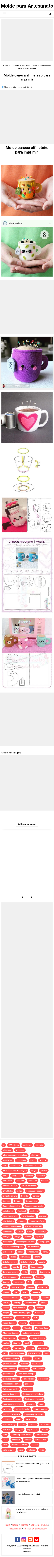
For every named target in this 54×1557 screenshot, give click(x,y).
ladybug (17, 1303)
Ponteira (24, 1363)
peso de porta (34, 1353)
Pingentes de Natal (11, 1358)
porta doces (8, 1374)
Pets (46, 1353)
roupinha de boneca (11, 1414)
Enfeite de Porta (27, 1262)
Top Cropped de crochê (21, 1435)
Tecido (45, 1429)
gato (16, 1292)
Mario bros (7, 1318)
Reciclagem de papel (34, 1399)
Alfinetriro (20, 1150)
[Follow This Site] (30, 1539)
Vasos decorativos (19, 1445)
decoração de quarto (25, 1242)
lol (31, 1308)
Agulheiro (27, 1145)
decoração (7, 1242)
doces (13, 1257)
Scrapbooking (9, 1424)
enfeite (37, 1257)
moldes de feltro (38, 1338)
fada (25, 1272)
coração (6, 1236)
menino (23, 1323)
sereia (22, 1424)
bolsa (19, 1191)
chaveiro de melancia (12, 1226)
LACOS (6, 1303)
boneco (6, 1201)
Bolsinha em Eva (10, 1196)
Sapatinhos (30, 1419)
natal (27, 1343)
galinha (31, 1287)
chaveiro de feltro (37, 1221)
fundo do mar (17, 1287)
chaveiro (21, 1221)
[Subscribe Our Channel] (36, 1539)
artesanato (15, 1165)
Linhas (6, 1308)
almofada (35, 1155)
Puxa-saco (27, 1389)
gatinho (6, 1292)
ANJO (32, 1160)
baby (5, 1176)
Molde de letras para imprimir (28, 1494)
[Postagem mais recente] (23, 897)
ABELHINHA (14, 1145)
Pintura (37, 1358)
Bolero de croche (29, 1186)
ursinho (28, 1440)
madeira (40, 1308)
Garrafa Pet (43, 1287)
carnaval (42, 1216)
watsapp (31, 1450)
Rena (41, 1404)
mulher (6, 1343)
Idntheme (27, 1552)
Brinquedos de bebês (34, 1206)
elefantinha (25, 1257)
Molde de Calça (41, 1328)
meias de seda (9, 1323)
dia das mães (33, 1247)
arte (4, 1165)
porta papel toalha (10, 1379)
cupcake (39, 1236)
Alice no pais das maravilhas (15, 1155)
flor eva (38, 1282)
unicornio (16, 1440)
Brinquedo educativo (11, 1206)
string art (19, 1429)
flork (5, 1287)
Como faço (41, 1231)
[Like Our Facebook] (17, 1539)
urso (5, 1445)
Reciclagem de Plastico (13, 1404)
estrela (16, 1267)
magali (6, 1313)
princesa (28, 1384)
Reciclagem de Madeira (33, 1394)
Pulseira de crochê (10, 1389)
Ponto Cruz (36, 1363)
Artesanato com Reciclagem (15, 1170)
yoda (42, 1450)
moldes (23, 1338)
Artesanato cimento (32, 1165)
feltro (33, 1272)
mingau (6, 1328)
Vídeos (35, 1445)
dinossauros (32, 1252)
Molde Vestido (9, 1338)
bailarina (29, 1176)
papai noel (18, 1348)
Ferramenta (45, 1272)
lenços (44, 1303)
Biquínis (44, 1181)
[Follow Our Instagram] (24, 1539)
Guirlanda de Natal (10, 1297)
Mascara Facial (23, 1318)
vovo (21, 1450)
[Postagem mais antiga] (31, 897)
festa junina (26, 1277)
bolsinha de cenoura (34, 1191)
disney (45, 1252)
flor (29, 1282)
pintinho (26, 1358)
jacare (35, 1297)
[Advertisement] (27, 40)
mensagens (36, 1323)
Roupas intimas (40, 1409)
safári (18, 1419)
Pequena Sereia (17, 1353)
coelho (20, 1231)
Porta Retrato (28, 1379)
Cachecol (22, 1211)
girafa (25, 1292)
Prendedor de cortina (12, 1384)
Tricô (5, 1440)
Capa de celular (28, 1216)
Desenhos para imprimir (13, 1247)
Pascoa (31, 1348)
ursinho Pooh (40, 1440)
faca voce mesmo (10, 1272)
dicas (20, 1252)
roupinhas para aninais (33, 1414)
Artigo (33, 1170)
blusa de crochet (10, 1186)
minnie (16, 1328)
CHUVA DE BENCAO (33, 1226)
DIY (4, 1257)
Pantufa (6, 1348)
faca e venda (36, 1267)
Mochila (27, 1328)
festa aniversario (10, 1277)
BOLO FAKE (8, 1191)
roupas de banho (22, 1409)
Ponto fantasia (9, 1368)
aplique (43, 1160)
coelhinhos (7, 1231)
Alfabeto (39, 1145)
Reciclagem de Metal (12, 1399)
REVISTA (7, 1409)
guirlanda (36, 1292)
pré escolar (43, 1379)
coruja (17, 1236)
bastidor (20, 1181)
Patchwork (42, 1348)
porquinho (24, 1368)
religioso (31, 1404)
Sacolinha (7, 1419)
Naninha (16, 1343)
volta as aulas (9, 1450)
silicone (33, 1424)
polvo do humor (9, 1363)
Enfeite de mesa (10, 1262)
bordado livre (31, 1201)
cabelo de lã (8, 1211)
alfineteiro (7, 1150)
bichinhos (33, 1181)
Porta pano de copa (26, 1374)
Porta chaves (38, 1368)
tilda (5, 1435)
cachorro (34, 1211)
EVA (25, 1267)
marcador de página (21, 1313)
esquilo (42, 1262)
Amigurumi (21, 1160)
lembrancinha (30, 1303)
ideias (25, 1297)
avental (44, 1170)
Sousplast (45, 1424)
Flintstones (18, 1282)
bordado (18, 1201)
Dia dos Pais (8, 1252)
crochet (27, 1236)
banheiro (41, 1176)
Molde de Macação (31, 1333)
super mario (32, 1429)
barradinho (7, 1181)
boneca (36, 1196)
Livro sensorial (19, 1308)
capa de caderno (10, 1216)
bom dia (24, 1196)
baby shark (16, 1176)
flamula (6, 1282)
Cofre (29, 1231)
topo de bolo (41, 1435)
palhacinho (38, 1343)
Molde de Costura (10, 1333)
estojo (5, 1267)
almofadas (7, 1160)
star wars (7, 1429)
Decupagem (44, 1242)
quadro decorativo (11, 1394)
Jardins (45, 1297)
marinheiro (39, 1313)
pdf (4, 1353)
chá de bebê (8, 1221)
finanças (39, 1277)
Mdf (35, 1318)
